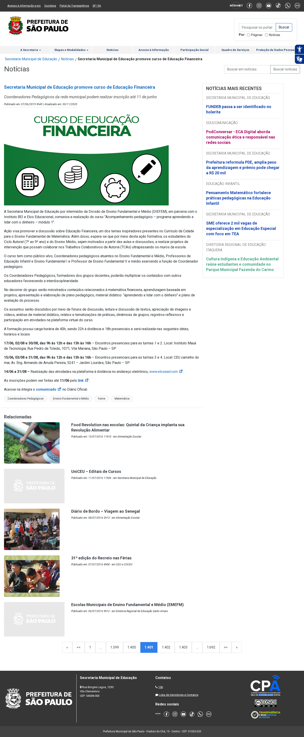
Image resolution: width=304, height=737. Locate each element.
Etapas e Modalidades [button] (70, 50)
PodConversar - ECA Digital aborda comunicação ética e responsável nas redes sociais (240, 137)
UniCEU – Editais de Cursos (96, 471)
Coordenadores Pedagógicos (26, 398)
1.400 (131, 647)
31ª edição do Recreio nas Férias (101, 558)
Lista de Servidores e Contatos (178, 695)
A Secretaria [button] (29, 50)
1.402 (166, 647)
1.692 (211, 647)
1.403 (183, 647)
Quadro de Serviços (235, 50)
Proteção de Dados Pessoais (276, 50)
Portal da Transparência (74, 5)
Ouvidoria (50, 5)
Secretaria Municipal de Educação (31, 59)
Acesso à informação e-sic (24, 5)
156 (160, 687)
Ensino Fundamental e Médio (71, 398)
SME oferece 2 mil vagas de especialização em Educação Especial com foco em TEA (241, 228)
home (101, 398)
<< (79, 647)
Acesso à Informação (153, 50)
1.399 (114, 647)
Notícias (274, 35)
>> (225, 647)
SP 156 (97, 5)
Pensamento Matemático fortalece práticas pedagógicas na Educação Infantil (238, 198)
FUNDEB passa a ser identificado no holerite (238, 109)
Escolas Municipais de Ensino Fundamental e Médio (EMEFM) (127, 604)
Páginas (256, 35)
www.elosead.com (166, 372)
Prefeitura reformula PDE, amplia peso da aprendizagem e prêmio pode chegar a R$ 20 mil (243, 167)
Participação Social (194, 50)
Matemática (122, 398)
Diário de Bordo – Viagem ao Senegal (105, 511)
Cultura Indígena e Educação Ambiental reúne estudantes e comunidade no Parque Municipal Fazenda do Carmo (242, 264)
